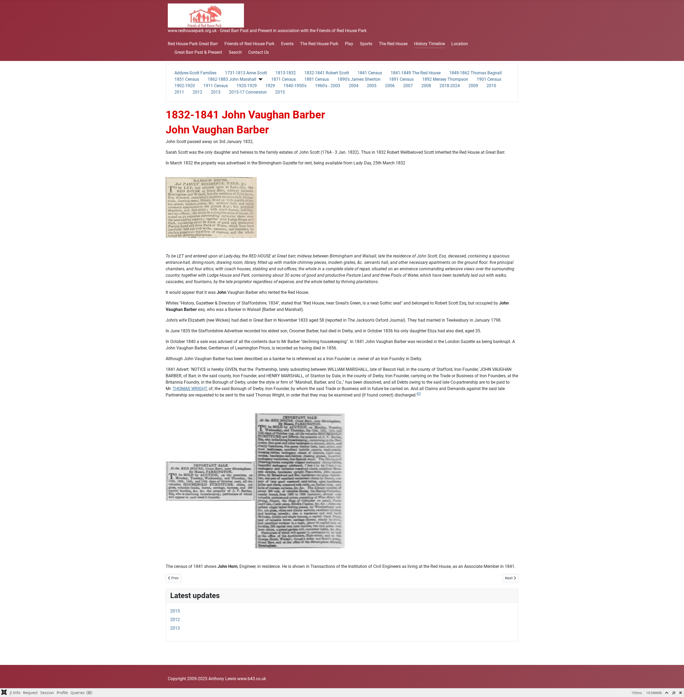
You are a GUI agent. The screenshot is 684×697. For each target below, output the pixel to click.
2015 (280, 92)
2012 (197, 92)
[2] (419, 394)
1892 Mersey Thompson (445, 79)
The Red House (393, 43)
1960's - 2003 (327, 85)
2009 (473, 85)
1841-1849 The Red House (416, 72)
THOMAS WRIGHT (190, 388)
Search (235, 52)
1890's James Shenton (358, 79)
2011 (179, 92)
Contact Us (258, 52)
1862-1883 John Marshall (232, 79)
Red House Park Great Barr (193, 43)
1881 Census (316, 79)
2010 (491, 85)
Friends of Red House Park (249, 43)
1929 (270, 85)
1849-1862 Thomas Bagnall (475, 72)
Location (459, 43)
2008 (426, 85)
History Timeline (429, 43)
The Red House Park (319, 43)
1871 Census (283, 79)
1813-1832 (285, 72)
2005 (371, 85)
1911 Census (215, 85)
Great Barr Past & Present (198, 52)
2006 (390, 85)
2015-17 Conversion (248, 92)
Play (349, 43)
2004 (353, 85)
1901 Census (489, 79)
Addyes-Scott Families (195, 72)
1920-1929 (246, 85)
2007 (408, 85)
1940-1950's (294, 85)
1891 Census (401, 79)
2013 (215, 92)
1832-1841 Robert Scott (326, 72)
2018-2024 (450, 85)
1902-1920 (184, 85)
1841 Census (369, 72)
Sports (366, 43)
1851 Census (186, 79)
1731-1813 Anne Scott (246, 72)
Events (287, 43)
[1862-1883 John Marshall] (259, 79)
